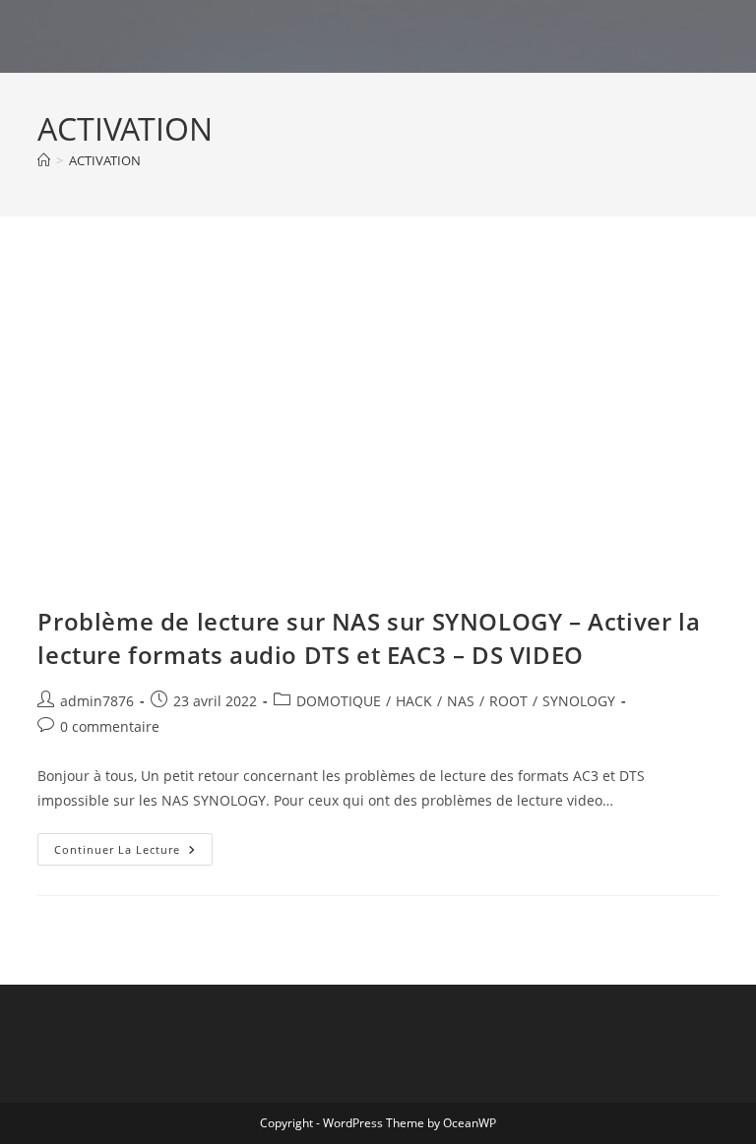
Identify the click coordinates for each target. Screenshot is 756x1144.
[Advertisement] (378, 413)
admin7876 (97, 701)
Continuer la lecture (133, 853)
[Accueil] (43, 160)
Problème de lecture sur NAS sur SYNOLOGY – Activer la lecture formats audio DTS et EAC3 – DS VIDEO (368, 638)
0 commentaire (109, 726)
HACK (414, 701)
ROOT (508, 701)
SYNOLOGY (578, 701)
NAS (460, 701)
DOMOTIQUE (338, 701)
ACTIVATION (105, 160)
